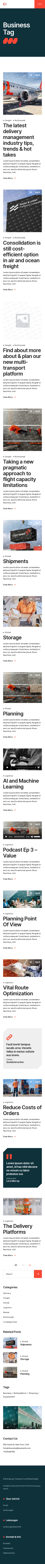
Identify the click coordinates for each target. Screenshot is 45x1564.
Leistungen (8, 1510)
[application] (22, 836)
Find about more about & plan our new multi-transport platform (22, 362)
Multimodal (20, 120)
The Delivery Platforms (17, 1229)
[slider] (37, 836)
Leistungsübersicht (12, 1527)
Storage (12, 637)
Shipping (33, 1393)
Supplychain (9, 1397)
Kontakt (6, 1543)
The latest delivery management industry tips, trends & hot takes (18, 140)
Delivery (7, 1293)
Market (6, 1312)
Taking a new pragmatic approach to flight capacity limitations (19, 473)
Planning (13, 713)
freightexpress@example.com (17, 1448)
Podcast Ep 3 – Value (20, 853)
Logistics (9, 776)
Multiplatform (20, 1393)
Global (8, 556)
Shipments (15, 561)
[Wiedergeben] (6, 836)
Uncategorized (10, 1322)
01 (16, 1265)
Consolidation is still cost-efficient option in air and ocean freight (22, 254)
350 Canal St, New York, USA (16, 1444)
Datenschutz (9, 1553)
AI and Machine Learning (21, 784)
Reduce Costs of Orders (22, 1110)
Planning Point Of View (20, 921)
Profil (5, 1505)
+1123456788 (9, 1452)
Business (7, 1393)
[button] (7, 968)
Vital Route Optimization (18, 990)
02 (23, 1265)
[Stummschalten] (32, 836)
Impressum (8, 1548)
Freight (8, 120)
